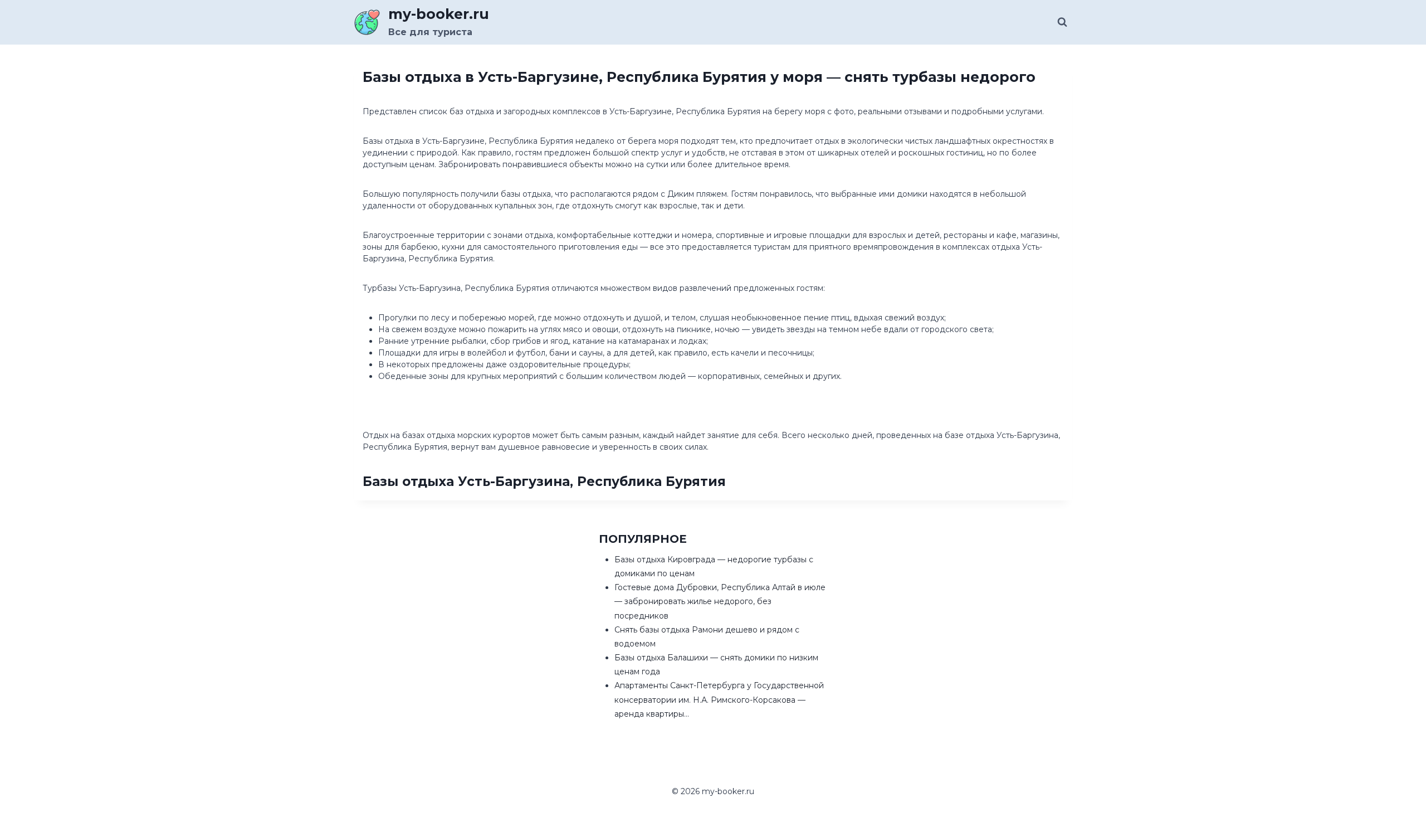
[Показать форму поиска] (1062, 22)
